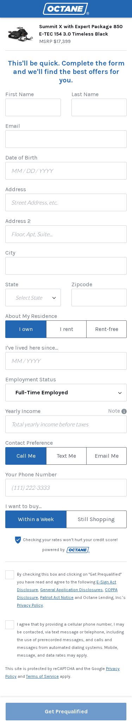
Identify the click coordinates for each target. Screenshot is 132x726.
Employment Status (30, 379)
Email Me (107, 455)
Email (12, 126)
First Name (19, 94)
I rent (66, 329)
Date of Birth (21, 157)
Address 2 (18, 221)
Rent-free (106, 329)
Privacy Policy (30, 605)
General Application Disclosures (71, 589)
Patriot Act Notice (57, 597)
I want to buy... (23, 506)
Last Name (85, 94)
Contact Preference (29, 442)
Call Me (26, 455)
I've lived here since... (31, 347)
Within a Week (36, 519)
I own (26, 329)
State (11, 284)
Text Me (66, 455)
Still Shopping (96, 519)
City (10, 252)
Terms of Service (42, 676)
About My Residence (31, 316)
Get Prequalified (66, 711)
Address (15, 189)
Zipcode (81, 284)
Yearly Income (22, 411)
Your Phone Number (31, 474)
